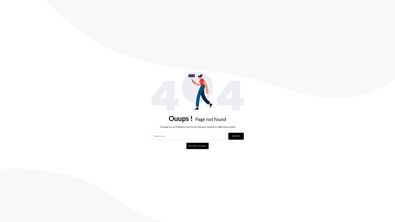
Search (236, 136)
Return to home (197, 146)
